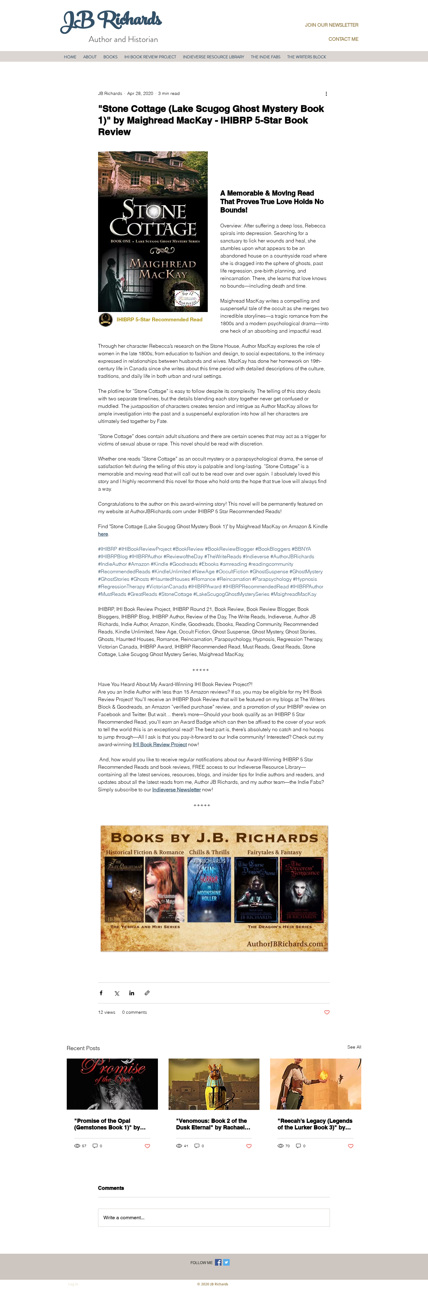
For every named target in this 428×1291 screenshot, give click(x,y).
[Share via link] (147, 993)
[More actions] (326, 93)
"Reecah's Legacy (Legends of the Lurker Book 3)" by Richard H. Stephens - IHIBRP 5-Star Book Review (315, 1124)
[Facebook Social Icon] (218, 1262)
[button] (90, 56)
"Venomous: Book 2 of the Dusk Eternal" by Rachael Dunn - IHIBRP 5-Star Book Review (212, 1124)
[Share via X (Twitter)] (116, 993)
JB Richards (110, 21)
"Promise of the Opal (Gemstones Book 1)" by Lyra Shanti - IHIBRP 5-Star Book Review (110, 1124)
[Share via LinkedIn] (132, 993)
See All (354, 1047)
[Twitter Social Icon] (226, 1262)
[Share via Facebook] (101, 993)
